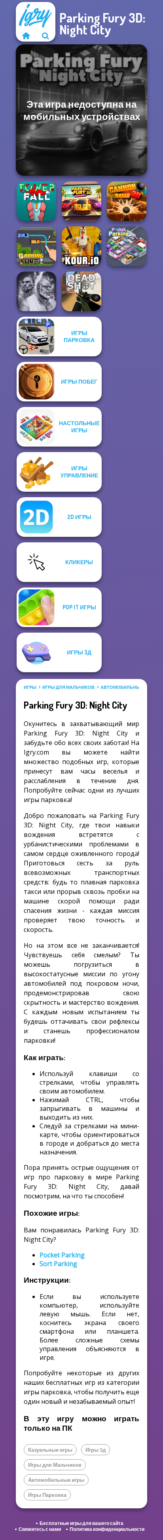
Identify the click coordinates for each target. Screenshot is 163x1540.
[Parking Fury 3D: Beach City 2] (81, 201)
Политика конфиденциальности (107, 1529)
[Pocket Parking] (126, 246)
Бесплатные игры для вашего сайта (81, 1523)
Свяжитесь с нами (40, 1529)
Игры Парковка (47, 1495)
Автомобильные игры (128, 687)
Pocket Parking (62, 1255)
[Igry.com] (26, 36)
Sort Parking (58, 1263)
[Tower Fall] (36, 201)
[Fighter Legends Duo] (36, 291)
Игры (30, 687)
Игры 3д (95, 1450)
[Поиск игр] (45, 36)
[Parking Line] (36, 246)
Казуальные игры (50, 1450)
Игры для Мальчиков (68, 687)
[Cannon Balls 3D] (126, 201)
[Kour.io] (81, 246)
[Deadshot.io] (81, 291)
